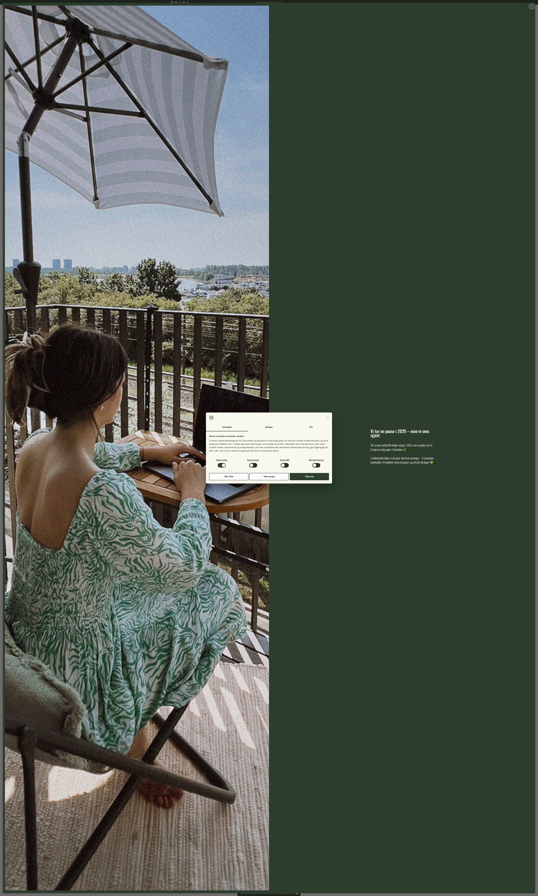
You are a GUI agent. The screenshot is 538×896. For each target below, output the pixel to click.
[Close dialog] (531, 6)
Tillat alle (309, 476)
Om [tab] (311, 427)
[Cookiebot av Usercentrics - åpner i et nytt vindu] (316, 418)
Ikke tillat (228, 476)
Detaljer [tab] (269, 427)
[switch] (253, 465)
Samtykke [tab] (227, 427)
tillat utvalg (269, 476)
